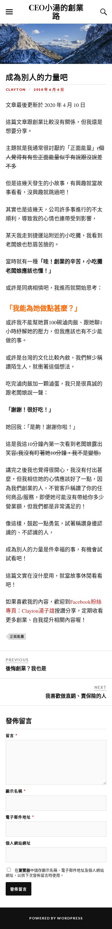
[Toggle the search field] (102, 12)
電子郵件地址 (20, 817)
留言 (11, 736)
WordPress (70, 918)
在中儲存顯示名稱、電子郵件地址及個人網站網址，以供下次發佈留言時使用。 (55, 873)
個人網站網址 (18, 843)
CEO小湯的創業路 (56, 11)
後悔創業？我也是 (26, 669)
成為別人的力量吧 (37, 77)
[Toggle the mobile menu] (9, 12)
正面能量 (17, 636)
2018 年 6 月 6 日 (49, 89)
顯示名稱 (16, 791)
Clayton (16, 89)
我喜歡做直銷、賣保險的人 (75, 696)
